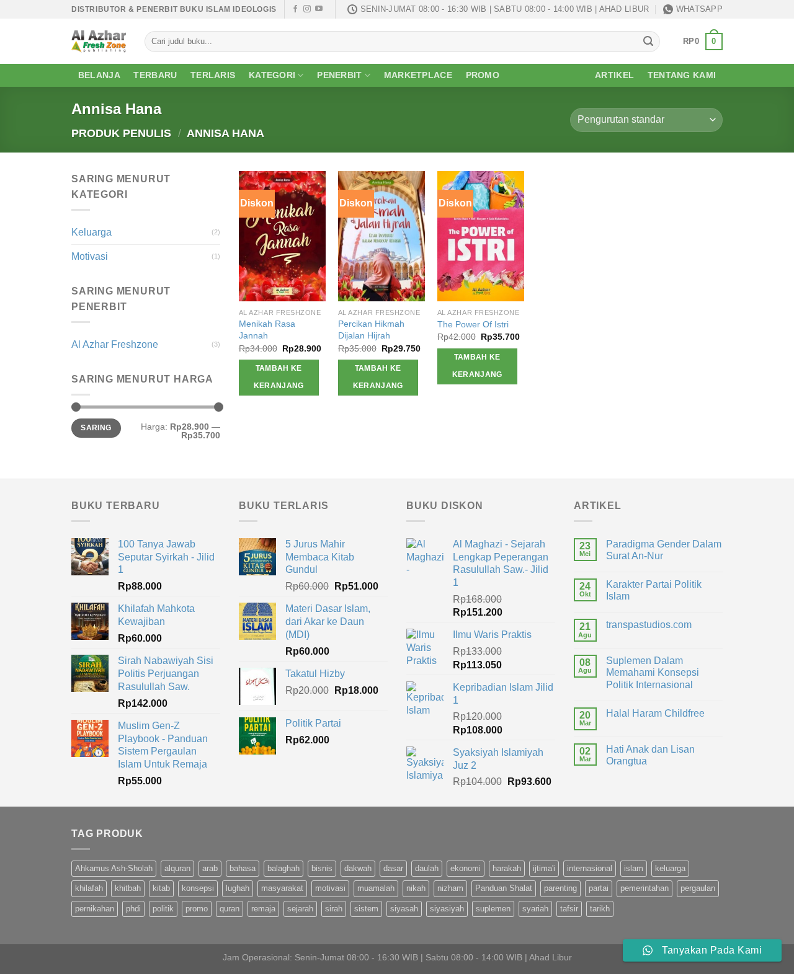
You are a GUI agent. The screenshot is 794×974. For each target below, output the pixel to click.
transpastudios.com (649, 624)
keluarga (670, 868)
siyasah (404, 908)
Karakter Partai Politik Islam (654, 590)
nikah (416, 888)
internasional (589, 868)
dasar (393, 868)
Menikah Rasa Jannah (267, 329)
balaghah (283, 868)
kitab (161, 888)
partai (599, 888)
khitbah (128, 888)
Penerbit (339, 75)
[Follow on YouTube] (319, 9)
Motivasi (89, 256)
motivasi (330, 888)
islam (633, 868)
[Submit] (648, 41)
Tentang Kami (682, 75)
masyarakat (282, 888)
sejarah (300, 908)
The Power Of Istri (473, 324)
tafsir (569, 908)
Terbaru (155, 75)
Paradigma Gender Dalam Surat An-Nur (663, 550)
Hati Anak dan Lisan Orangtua (650, 755)
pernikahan (94, 908)
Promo (482, 75)
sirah (333, 908)
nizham (450, 888)
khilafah (89, 888)
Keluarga (91, 232)
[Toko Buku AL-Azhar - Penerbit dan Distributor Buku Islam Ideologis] (98, 41)
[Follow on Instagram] (307, 9)
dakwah (358, 868)
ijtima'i (544, 868)
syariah (535, 908)
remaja (263, 908)
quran (229, 908)
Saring (96, 427)
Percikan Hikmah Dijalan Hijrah (371, 329)
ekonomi (465, 868)
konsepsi (198, 888)
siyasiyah (447, 908)
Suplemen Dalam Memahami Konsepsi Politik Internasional (652, 672)
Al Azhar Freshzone (114, 344)
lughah (237, 888)
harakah (507, 868)
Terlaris (212, 75)
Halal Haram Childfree (655, 713)
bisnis (321, 868)
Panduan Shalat (503, 888)
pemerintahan (644, 888)
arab (210, 868)
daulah (427, 868)
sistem (366, 908)
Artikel (614, 75)
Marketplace (418, 75)
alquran (177, 868)
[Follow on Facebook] (295, 9)
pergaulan (697, 888)
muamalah (376, 888)
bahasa (243, 868)
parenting (560, 888)
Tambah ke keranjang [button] (279, 377)
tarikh (600, 908)
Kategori (272, 75)
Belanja (99, 75)
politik (163, 908)
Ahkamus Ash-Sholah (114, 868)
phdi (133, 908)
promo (196, 908)
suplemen (493, 908)
